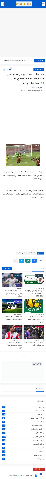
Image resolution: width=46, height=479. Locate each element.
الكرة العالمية (20, 253)
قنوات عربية (22, 455)
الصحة (22, 422)
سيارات (22, 451)
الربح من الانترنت (22, 418)
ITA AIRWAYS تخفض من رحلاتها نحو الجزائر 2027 (17, 61)
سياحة (22, 448)
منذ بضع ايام (39, 288)
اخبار (22, 407)
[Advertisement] (23, 33)
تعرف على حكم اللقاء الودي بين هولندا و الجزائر (34, 344)
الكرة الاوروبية (22, 433)
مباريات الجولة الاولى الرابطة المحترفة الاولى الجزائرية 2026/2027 (34, 293)
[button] (34, 261)
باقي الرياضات (22, 444)
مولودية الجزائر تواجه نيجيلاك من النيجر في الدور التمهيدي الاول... (34, 319)
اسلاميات (22, 410)
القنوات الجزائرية (22, 429)
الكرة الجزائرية (38, 70)
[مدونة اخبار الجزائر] (24, 3)
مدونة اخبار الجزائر (14, 475)
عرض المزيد (7, 269)
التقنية (22, 414)
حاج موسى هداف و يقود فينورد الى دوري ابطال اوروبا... (13, 345)
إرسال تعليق (37, 364)
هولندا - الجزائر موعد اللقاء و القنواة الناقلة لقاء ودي (13, 318)
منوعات (22, 459)
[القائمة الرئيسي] (43, 4)
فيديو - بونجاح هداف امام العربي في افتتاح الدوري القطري (13, 293)
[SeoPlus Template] (36, 475)
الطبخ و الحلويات (22, 425)
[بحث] (2, 4)
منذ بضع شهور (17, 314)
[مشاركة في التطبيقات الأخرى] (15, 261)
